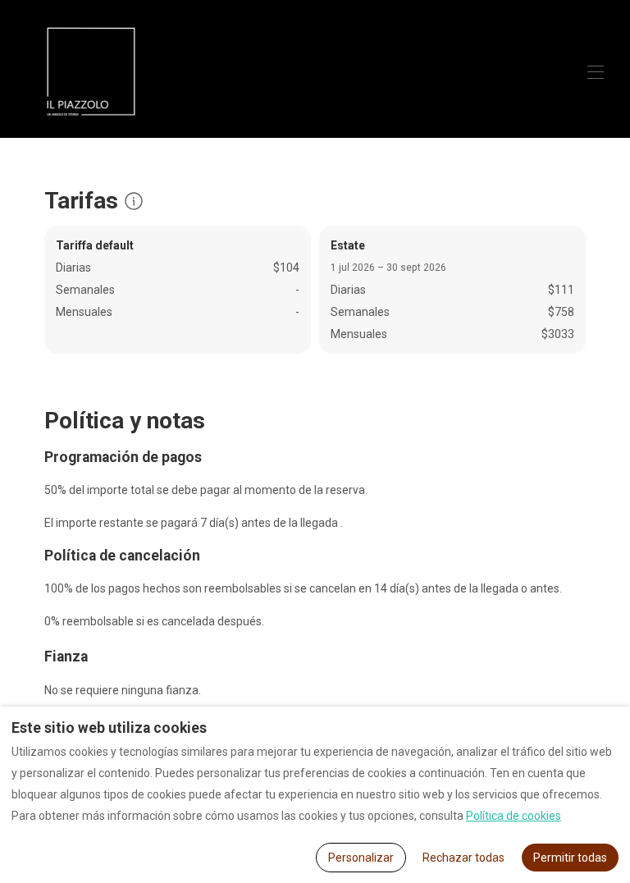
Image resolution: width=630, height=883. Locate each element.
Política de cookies (513, 815)
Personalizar (361, 857)
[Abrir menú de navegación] (595, 72)
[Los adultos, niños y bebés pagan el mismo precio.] (134, 201)
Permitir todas (570, 857)
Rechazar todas (463, 857)
